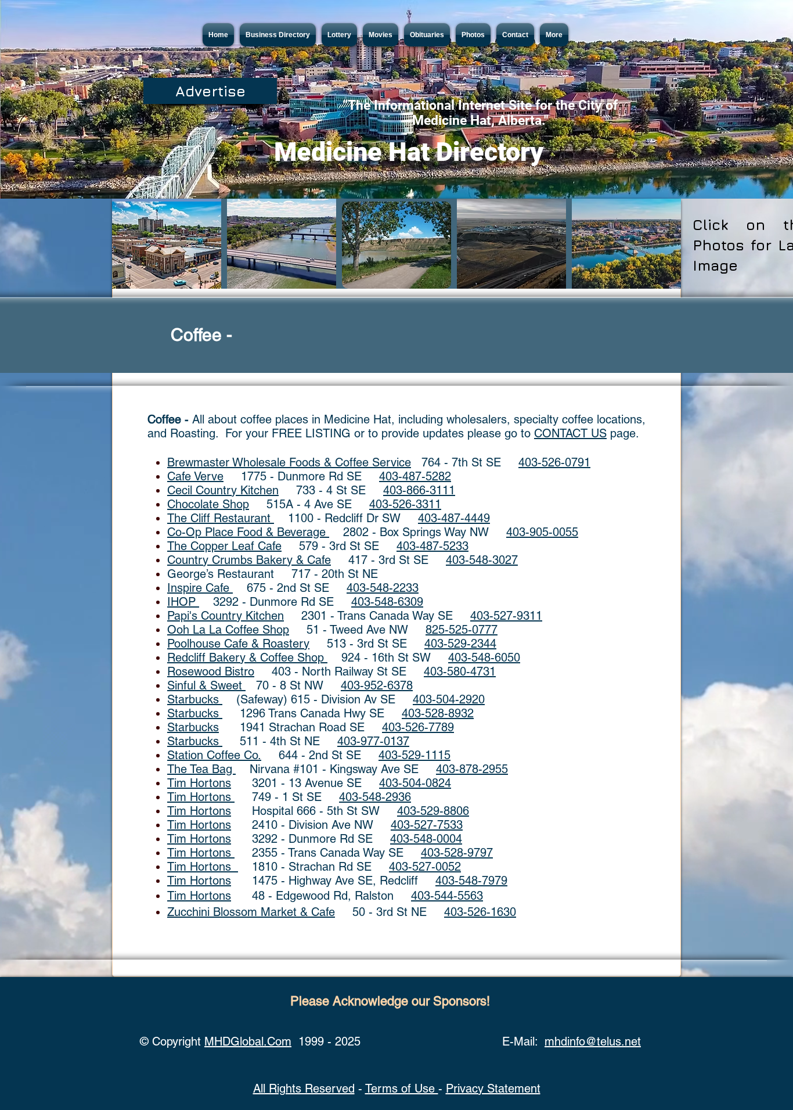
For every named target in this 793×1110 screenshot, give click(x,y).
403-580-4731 (460, 671)
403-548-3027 (482, 560)
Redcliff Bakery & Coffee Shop (247, 657)
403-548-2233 (383, 588)
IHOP (183, 602)
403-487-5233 (432, 546)
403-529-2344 (460, 644)
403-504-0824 (415, 783)
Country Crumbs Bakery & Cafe (249, 560)
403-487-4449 (454, 518)
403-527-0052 (425, 867)
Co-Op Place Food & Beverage (248, 532)
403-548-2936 (375, 797)
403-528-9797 (457, 853)
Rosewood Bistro (210, 671)
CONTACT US (570, 433)
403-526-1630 (480, 912)
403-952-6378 (377, 685)
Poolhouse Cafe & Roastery (238, 644)
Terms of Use (401, 1088)
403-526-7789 (418, 727)
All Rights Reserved (304, 1088)
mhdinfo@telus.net (593, 1041)
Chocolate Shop (208, 504)
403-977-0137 (373, 741)
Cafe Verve (195, 476)
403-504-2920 (449, 699)
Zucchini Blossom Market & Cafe (251, 912)
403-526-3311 (405, 504)
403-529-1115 (414, 755)
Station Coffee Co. (214, 755)
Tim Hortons (199, 783)
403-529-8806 (433, 811)
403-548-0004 (426, 839)
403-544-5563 (447, 896)
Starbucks (194, 699)
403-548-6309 (387, 602)
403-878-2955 (472, 769)
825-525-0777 (462, 630)
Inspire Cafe (200, 588)
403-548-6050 (484, 657)
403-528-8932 (438, 713)
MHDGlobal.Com (247, 1041)
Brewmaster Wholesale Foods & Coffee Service (289, 462)
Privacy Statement (493, 1088)
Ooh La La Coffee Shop (228, 630)
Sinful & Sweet (206, 685)
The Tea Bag (201, 769)
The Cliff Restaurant (220, 518)
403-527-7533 (427, 825)
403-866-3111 (419, 490)
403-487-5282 (415, 476)
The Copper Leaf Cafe (224, 546)
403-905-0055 (542, 532)
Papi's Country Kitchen (225, 616)
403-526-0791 (554, 462)
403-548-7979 (471, 881)
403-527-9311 (506, 616)
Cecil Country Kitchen (223, 490)
